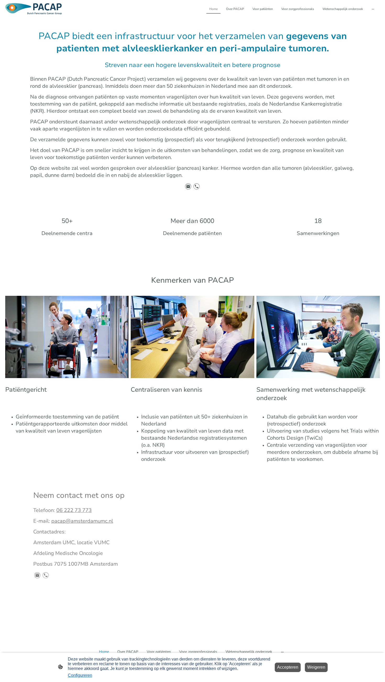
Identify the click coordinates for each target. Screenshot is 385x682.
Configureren (80, 675)
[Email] (188, 186)
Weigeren (316, 667)
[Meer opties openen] (373, 8)
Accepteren (287, 667)
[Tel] (197, 186)
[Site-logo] (33, 9)
